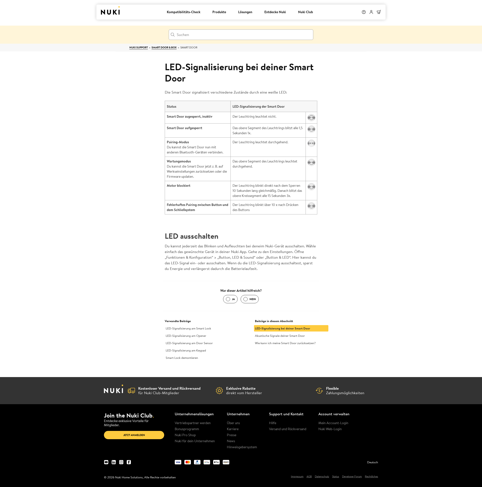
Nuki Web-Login (330, 428)
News (231, 440)
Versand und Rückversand (287, 428)
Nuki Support (138, 47)
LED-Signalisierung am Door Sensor (189, 343)
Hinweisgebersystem (242, 446)
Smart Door (188, 47)
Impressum (297, 476)
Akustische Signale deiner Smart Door (280, 335)
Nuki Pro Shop (185, 434)
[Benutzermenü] (371, 12)
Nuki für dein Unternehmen (195, 440)
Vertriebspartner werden (193, 422)
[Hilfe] (364, 12)
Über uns (233, 422)
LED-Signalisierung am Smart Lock (188, 328)
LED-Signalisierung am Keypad (186, 350)
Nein (252, 299)
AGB (309, 476)
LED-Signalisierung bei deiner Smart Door (282, 328)
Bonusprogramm (187, 428)
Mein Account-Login (333, 422)
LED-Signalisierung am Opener (186, 335)
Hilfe (272, 422)
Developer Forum (352, 476)
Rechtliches (371, 476)
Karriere (233, 428)
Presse (231, 434)
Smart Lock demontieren (182, 357)
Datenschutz (322, 476)
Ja (233, 299)
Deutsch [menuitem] (372, 462)
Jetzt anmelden (134, 435)
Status (335, 476)
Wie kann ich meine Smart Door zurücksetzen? (285, 343)
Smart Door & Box (164, 47)
